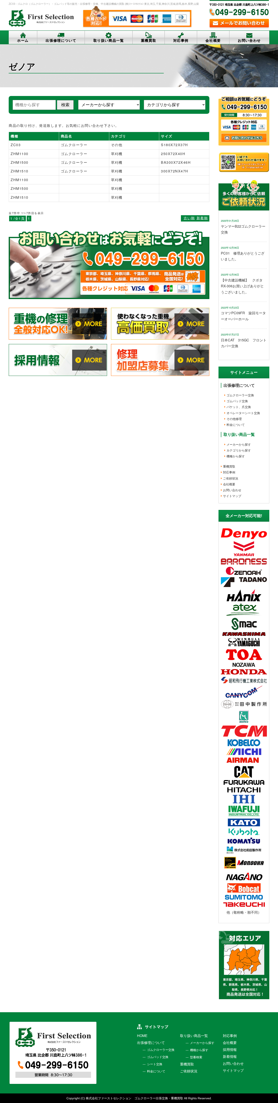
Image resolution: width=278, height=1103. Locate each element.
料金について (236, 424)
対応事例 (181, 40)
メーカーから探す (239, 444)
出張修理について (61, 40)
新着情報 (230, 1056)
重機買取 (148, 40)
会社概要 (213, 40)
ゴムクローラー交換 (240, 395)
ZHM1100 (19, 153)
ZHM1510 (19, 171)
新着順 (202, 217)
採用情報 (230, 1050)
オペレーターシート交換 (243, 413)
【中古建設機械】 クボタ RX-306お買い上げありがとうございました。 (243, 286)
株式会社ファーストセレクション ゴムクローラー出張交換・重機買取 (134, 1098)
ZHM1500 (19, 162)
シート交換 (154, 1064)
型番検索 (196, 1057)
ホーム (23, 40)
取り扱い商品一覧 (108, 40)
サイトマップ (232, 496)
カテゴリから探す (239, 450)
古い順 (189, 217)
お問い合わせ (249, 40)
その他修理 (234, 419)
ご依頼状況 (230, 478)
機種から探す (236, 456)
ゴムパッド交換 (237, 401)
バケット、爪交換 (239, 407)
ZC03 (16, 144)
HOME (142, 1036)
